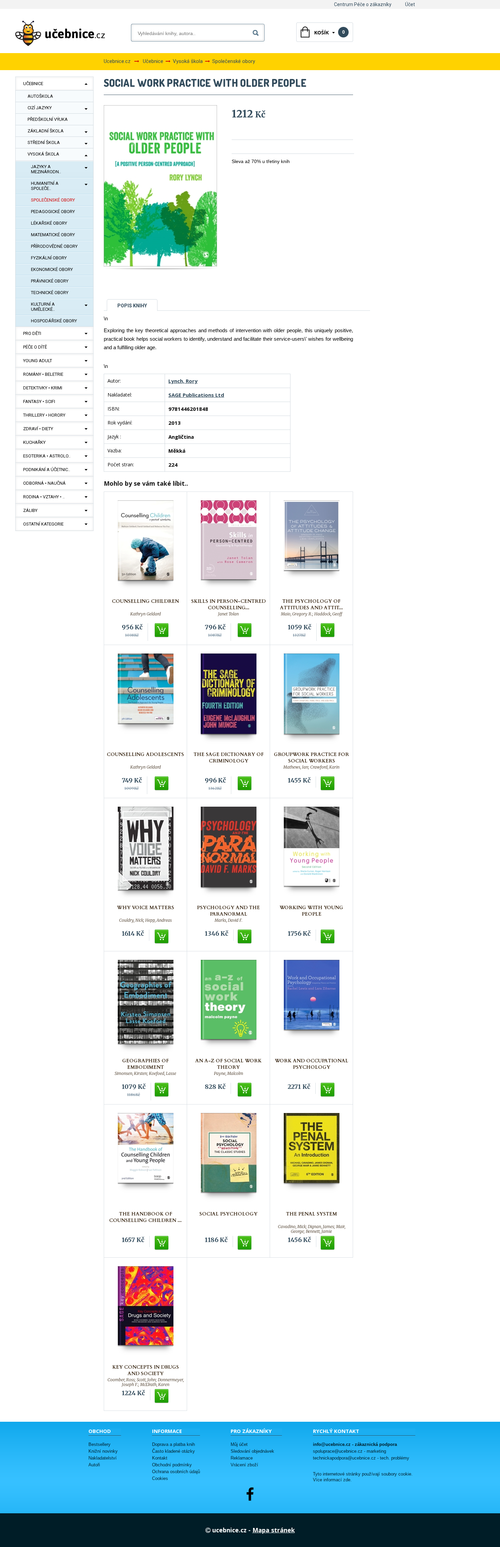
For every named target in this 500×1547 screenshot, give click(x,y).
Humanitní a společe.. (45, 186)
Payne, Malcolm (228, 1073)
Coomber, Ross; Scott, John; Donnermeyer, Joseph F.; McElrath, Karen (145, 1379)
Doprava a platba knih (173, 1444)
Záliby (30, 510)
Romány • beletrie (43, 374)
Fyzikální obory (49, 257)
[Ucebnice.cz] (60, 33)
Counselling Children (145, 601)
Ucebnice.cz (117, 61)
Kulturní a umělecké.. (43, 307)
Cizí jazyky (40, 107)
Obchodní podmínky (172, 1464)
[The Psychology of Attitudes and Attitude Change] (311, 547)
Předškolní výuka (48, 119)
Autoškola (40, 96)
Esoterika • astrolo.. (46, 455)
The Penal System (311, 1214)
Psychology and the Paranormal (228, 910)
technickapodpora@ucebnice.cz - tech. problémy (361, 1458)
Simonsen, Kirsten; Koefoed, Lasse (145, 1073)
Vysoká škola (43, 154)
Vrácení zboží (244, 1464)
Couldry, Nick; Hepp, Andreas (145, 920)
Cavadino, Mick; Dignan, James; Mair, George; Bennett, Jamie (311, 1226)
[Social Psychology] (228, 1160)
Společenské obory (53, 200)
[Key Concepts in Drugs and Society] (145, 1313)
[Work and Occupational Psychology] (311, 1007)
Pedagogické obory (53, 211)
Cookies (160, 1478)
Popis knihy (132, 305)
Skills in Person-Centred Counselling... (228, 604)
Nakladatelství (102, 1458)
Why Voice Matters (145, 907)
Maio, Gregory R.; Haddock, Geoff (311, 614)
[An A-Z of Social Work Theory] (228, 1007)
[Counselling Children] (145, 547)
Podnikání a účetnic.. (46, 469)
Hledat (257, 31)
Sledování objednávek (252, 1451)
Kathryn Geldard (145, 614)
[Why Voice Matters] (145, 854)
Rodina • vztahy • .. (44, 496)
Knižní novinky (103, 1451)
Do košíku (161, 630)
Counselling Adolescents (145, 754)
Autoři (94, 1464)
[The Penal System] (311, 1160)
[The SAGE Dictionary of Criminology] (228, 701)
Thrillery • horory (44, 415)
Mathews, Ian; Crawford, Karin (311, 767)
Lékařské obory (49, 223)
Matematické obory (53, 234)
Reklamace (242, 1458)
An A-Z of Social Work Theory (228, 1064)
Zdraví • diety (38, 428)
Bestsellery (99, 1444)
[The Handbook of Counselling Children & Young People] (145, 1160)
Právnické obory (49, 281)
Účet (410, 4)
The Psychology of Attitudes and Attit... (311, 604)
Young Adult (37, 360)
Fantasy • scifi (39, 401)
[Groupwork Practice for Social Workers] (311, 701)
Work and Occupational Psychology (311, 1064)
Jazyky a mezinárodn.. (46, 169)
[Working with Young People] (311, 854)
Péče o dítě (35, 347)
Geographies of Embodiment (145, 1064)
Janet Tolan (228, 614)
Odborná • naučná (44, 483)
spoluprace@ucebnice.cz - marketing (349, 1451)
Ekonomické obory (52, 269)
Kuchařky (34, 442)
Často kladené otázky (173, 1451)
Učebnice (33, 83)
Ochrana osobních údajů (176, 1471)
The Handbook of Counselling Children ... (145, 1217)
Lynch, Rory (183, 380)
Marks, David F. (229, 920)
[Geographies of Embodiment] (145, 1007)
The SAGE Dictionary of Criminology (229, 757)
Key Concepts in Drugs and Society (145, 1370)
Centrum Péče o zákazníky (362, 4)
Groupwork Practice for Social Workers (311, 757)
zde (346, 1480)
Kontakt (159, 1458)
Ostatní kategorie (43, 524)
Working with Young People (311, 910)
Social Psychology (228, 1214)
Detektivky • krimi (42, 387)
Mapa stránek (273, 1530)
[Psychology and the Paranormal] (228, 854)
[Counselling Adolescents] (145, 701)
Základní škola (46, 130)
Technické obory (49, 292)
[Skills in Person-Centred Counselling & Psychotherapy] (228, 547)
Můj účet (239, 1444)
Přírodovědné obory (54, 246)
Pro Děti (32, 333)
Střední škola (44, 142)
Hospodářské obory (54, 320)
